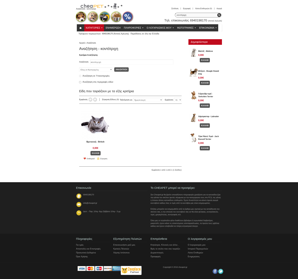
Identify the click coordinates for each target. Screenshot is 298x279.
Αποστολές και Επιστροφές (88, 249)
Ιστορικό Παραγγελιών (198, 249)
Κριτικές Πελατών (121, 249)
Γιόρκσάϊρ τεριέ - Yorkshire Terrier (205, 95)
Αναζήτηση (91, 43)
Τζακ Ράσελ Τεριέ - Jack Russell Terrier (208, 137)
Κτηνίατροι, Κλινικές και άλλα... (165, 245)
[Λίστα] (90, 100)
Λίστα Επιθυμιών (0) (203, 8)
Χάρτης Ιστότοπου (121, 252)
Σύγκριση (103, 159)
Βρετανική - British (95, 142)
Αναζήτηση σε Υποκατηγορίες (96, 76)
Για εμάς (80, 245)
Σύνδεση (174, 8)
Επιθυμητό (91, 159)
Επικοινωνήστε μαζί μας (124, 245)
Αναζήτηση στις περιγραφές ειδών (98, 82)
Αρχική (82, 43)
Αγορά (219, 8)
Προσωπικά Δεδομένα (86, 252)
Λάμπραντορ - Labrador (208, 116)
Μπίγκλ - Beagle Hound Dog (208, 72)
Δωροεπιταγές (157, 252)
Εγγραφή (187, 8)
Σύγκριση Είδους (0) (110, 99)
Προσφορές (156, 256)
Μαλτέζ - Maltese (205, 51)
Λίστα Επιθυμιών (195, 252)
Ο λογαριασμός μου (196, 245)
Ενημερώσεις (194, 256)
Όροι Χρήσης (82, 256)
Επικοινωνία (206, 27)
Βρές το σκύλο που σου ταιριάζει (165, 249)
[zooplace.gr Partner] (131, 271)
